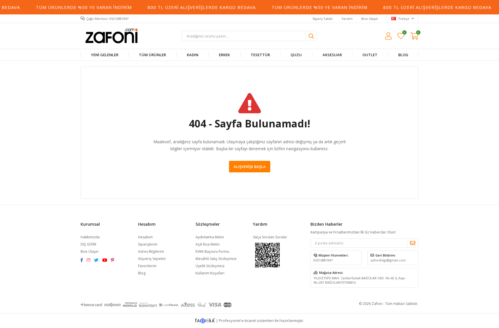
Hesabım (145, 237)
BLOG (403, 54)
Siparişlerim (147, 244)
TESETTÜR (260, 54)
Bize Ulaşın (369, 18)
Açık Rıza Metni (207, 244)
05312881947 (323, 260)
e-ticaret (248, 320)
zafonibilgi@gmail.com (388, 260)
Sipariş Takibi (322, 18)
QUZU (296, 54)
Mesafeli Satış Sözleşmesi (216, 258)
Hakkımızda (90, 237)
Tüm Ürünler (152, 54)
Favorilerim (404, 33)
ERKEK (224, 54)
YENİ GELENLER (104, 54)
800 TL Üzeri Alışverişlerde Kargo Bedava (199, 7)
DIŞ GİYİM (88, 244)
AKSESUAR (332, 54)
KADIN (192, 54)
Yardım (347, 18)
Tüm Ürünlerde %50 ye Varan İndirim (81, 7)
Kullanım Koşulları (209, 273)
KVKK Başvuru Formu (212, 251)
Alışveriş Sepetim (152, 258)
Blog (142, 273)
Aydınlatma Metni (209, 237)
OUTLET (369, 54)
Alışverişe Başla (250, 166)
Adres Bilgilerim (151, 251)
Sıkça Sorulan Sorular (270, 237)
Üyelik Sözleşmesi (209, 265)
